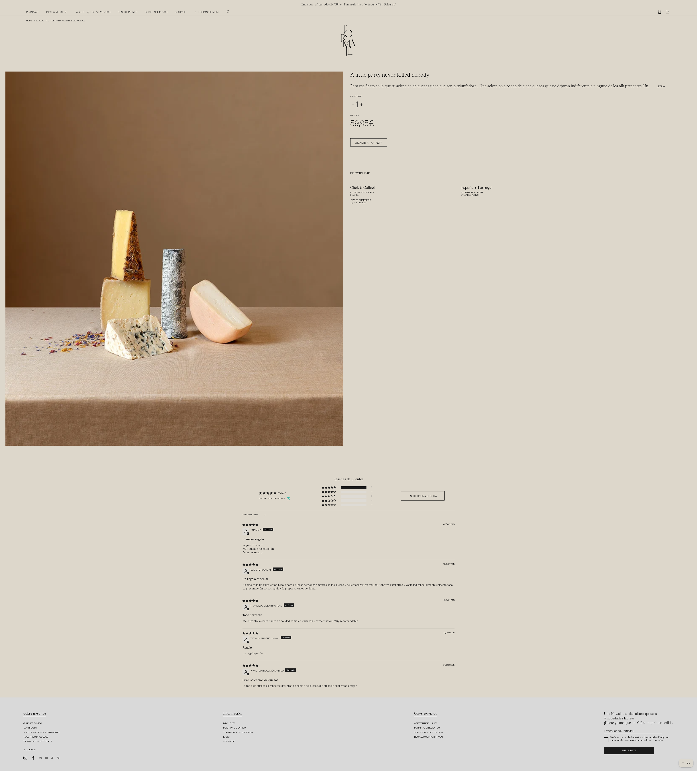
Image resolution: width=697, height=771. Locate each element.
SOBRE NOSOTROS (156, 12)
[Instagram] (25, 758)
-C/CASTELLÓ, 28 (358, 203)
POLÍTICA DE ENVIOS (234, 728)
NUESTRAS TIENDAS (207, 12)
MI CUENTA (229, 723)
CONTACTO (229, 742)
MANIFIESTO (30, 728)
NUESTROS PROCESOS (35, 737)
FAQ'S (226, 737)
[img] (250, 524)
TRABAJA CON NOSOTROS (37, 742)
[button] (329, 487)
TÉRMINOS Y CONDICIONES (238, 732)
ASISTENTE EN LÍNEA (425, 723)
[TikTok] (52, 757)
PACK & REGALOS (56, 12)
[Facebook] (33, 758)
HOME (29, 21)
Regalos (39, 21)
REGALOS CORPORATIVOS (428, 737)
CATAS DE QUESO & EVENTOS (92, 12)
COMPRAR (32, 12)
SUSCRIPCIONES (127, 12)
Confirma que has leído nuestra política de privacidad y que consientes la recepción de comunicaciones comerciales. (639, 739)
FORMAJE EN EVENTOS (427, 728)
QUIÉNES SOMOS (32, 723)
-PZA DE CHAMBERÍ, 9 (360, 200)
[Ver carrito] (668, 12)
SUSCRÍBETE (629, 751)
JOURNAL (181, 12)
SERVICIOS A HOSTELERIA (428, 732)
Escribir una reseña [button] (423, 496)
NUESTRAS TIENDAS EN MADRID (41, 732)
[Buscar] (228, 11)
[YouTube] (46, 757)
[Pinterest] (40, 757)
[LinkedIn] (58, 757)
